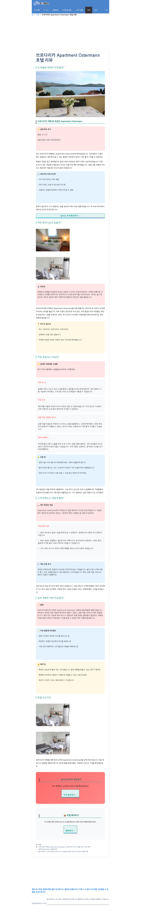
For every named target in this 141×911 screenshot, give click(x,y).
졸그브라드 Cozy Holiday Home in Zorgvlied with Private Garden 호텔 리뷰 (63, 851)
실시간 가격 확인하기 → (70, 216)
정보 (95, 10)
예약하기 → (70, 831)
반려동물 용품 (66, 10)
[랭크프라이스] (41, 3)
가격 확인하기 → (70, 795)
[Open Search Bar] (106, 10)
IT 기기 (46, 10)
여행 (88, 10)
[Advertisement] (70, 34)
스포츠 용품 (79, 10)
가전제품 (37, 10)
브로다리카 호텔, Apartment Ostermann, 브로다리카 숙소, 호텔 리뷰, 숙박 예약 (64, 847)
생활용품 (55, 10)
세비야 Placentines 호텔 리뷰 (47, 849)
